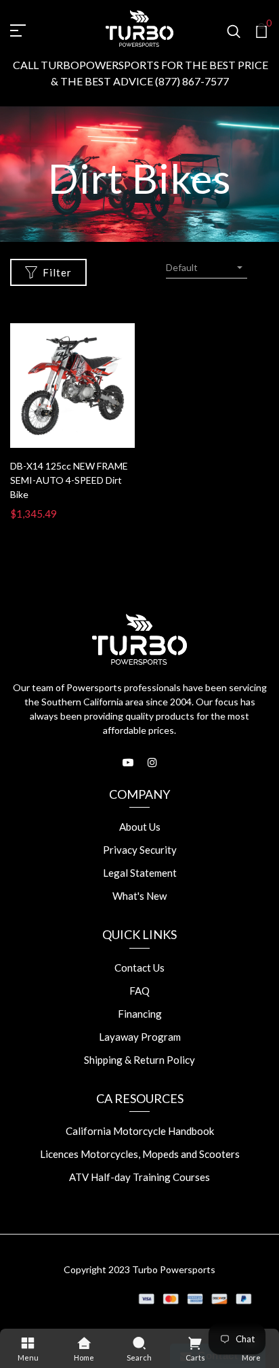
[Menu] (28, 1342)
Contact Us (139, 967)
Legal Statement (140, 873)
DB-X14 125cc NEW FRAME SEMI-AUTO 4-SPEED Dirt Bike (69, 480)
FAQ (139, 990)
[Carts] (195, 1342)
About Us (139, 827)
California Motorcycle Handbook (140, 1131)
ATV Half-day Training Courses (139, 1177)
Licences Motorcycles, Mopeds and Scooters (140, 1154)
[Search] (139, 1342)
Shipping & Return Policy (139, 1060)
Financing (140, 1014)
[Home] (83, 1342)
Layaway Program (140, 1037)
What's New (139, 896)
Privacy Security (140, 850)
